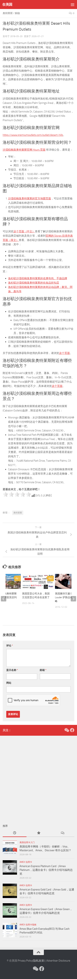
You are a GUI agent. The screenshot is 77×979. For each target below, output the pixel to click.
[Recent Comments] (62, 833)
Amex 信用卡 (26, 862)
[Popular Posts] (38, 833)
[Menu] (72, 4)
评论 (9, 645)
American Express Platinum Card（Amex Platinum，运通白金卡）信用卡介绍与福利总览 (46, 870)
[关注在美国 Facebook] (72, 730)
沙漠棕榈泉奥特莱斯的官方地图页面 (29, 198)
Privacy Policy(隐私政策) (31, 960)
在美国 (7, 4)
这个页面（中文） (24, 231)
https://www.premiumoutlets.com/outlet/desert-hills (33, 135)
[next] (73, 598)
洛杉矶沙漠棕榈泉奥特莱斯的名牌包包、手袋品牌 (37, 278)
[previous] (3, 598)
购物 (17, 13)
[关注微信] (66, 730)
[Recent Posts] (15, 833)
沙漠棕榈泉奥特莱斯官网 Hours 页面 (24, 149)
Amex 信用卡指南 (28, 924)
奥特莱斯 (8, 13)
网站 (8, 682)
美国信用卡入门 (27, 842)
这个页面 (64, 353)
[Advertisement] (38, 778)
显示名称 (12, 670)
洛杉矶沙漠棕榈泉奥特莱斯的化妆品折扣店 (33, 282)
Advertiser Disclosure (58, 960)
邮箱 (43, 670)
